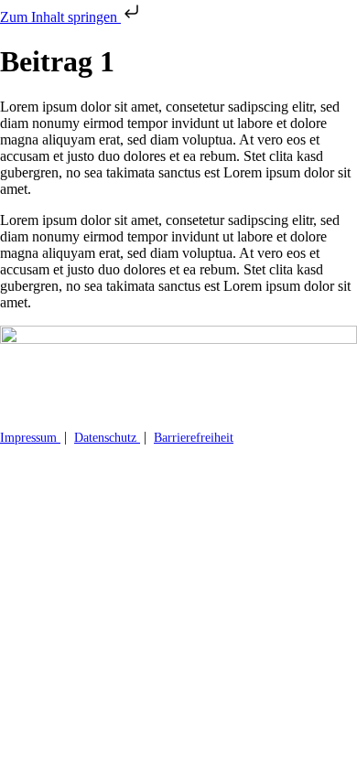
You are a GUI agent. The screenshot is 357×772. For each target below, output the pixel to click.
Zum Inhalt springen (60, 17)
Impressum (30, 438)
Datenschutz (107, 438)
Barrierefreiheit (193, 438)
